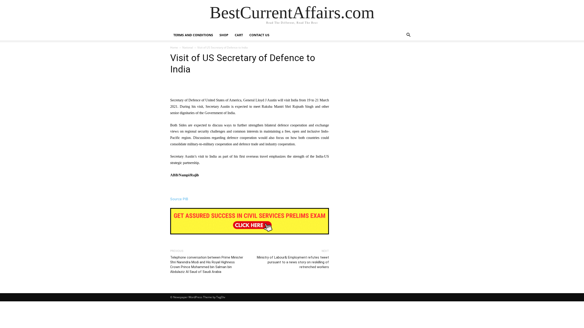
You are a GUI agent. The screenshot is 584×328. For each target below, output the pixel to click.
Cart (239, 35)
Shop (223, 35)
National (187, 47)
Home (174, 47)
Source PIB (179, 199)
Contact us (259, 35)
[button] (408, 35)
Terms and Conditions (193, 35)
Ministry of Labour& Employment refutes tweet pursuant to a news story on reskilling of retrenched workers (293, 262)
